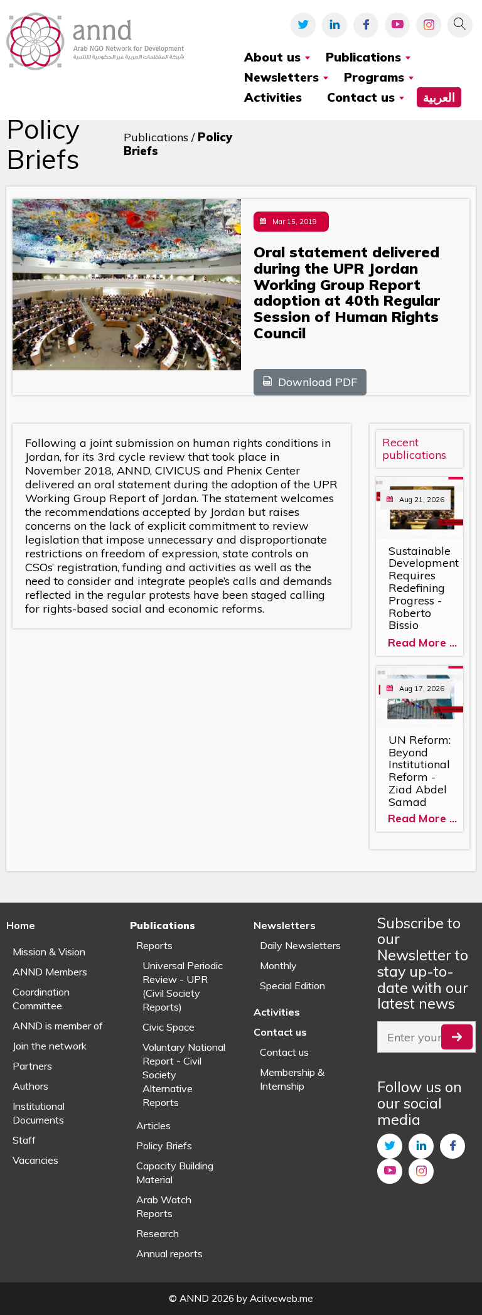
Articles (153, 1125)
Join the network (50, 1045)
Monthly (278, 965)
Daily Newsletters (300, 945)
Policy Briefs (164, 1145)
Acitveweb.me (281, 1298)
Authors (30, 1086)
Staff (24, 1140)
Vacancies (35, 1160)
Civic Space (168, 1027)
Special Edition (292, 985)
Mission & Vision (49, 951)
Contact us (284, 1052)
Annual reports (169, 1253)
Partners (32, 1066)
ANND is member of (58, 1025)
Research (157, 1233)
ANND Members (50, 971)
